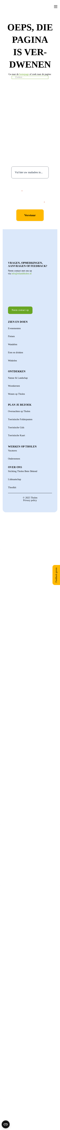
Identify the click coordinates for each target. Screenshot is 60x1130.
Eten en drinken (15, 352)
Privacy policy (30, 500)
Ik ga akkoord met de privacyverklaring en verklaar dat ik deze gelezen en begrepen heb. (32, 186)
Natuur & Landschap (18, 378)
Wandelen (12, 344)
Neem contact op (20, 310)
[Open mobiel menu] (55, 6)
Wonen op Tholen (16, 394)
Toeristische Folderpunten (20, 419)
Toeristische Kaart (16, 435)
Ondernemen (14, 458)
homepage (24, 74)
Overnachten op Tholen (19, 411)
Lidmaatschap (14, 479)
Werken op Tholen (22, 446)
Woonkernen (14, 386)
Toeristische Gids (16, 427)
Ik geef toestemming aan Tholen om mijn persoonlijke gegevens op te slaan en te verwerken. (33, 199)
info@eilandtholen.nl (22, 273)
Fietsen (11, 336)
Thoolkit (12, 487)
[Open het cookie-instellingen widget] (6, 1124)
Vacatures (12, 450)
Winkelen (12, 360)
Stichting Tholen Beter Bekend (22, 471)
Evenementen (14, 328)
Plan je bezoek (19, 404)
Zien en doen (18, 321)
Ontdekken (17, 371)
